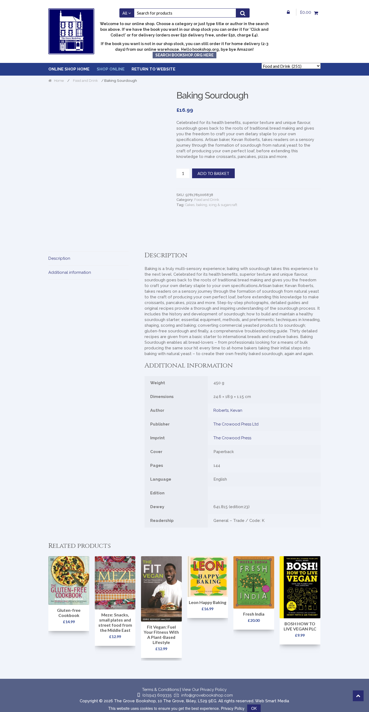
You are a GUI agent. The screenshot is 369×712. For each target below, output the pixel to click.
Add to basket (213, 173)
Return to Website (153, 69)
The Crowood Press (232, 438)
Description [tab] (59, 258)
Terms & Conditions (160, 689)
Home (59, 81)
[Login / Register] (288, 12)
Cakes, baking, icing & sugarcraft (211, 205)
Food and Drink (85, 81)
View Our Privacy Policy (204, 689)
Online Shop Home (68, 69)
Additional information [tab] (69, 272)
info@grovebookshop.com (207, 695)
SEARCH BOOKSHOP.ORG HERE (184, 55)
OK (254, 708)
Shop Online (111, 69)
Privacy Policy (232, 708)
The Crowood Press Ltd (236, 424)
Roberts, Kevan (227, 410)
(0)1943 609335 (157, 695)
